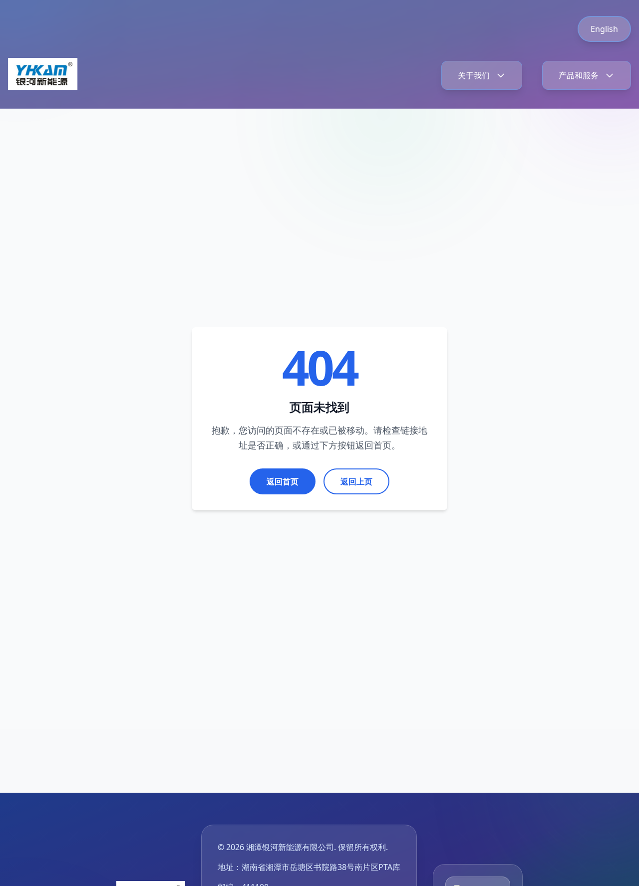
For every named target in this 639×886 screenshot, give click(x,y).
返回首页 (283, 481)
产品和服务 (579, 75)
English (604, 28)
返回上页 (356, 481)
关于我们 (474, 75)
